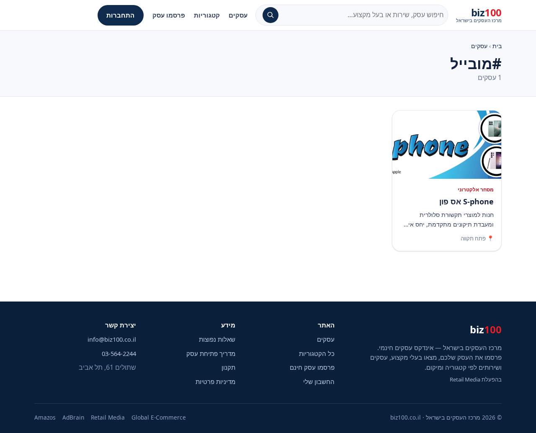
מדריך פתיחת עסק (210, 353)
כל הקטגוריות (317, 353)
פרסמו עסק (168, 15)
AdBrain (73, 417)
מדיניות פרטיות (215, 381)
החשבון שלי (319, 381)
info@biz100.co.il (112, 339)
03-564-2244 (119, 353)
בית (497, 46)
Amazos (45, 417)
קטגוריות (207, 15)
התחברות (120, 15)
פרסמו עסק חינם (312, 367)
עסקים (238, 15)
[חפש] (270, 15)
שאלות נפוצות (217, 339)
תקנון (228, 367)
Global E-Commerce (158, 417)
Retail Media (108, 417)
